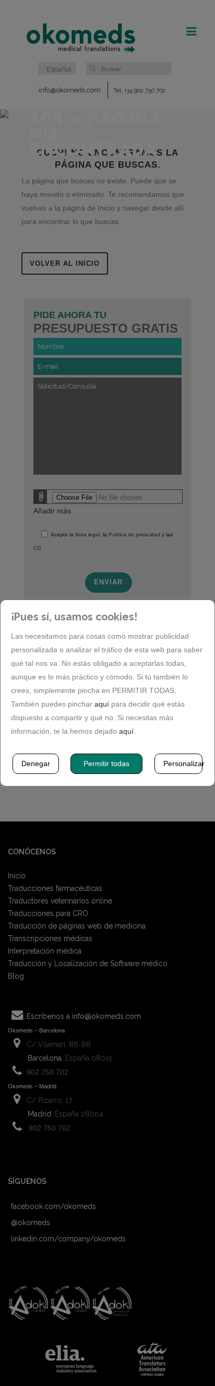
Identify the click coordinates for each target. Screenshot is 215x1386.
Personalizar (183, 763)
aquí (101, 704)
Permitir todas (106, 763)
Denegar (35, 763)
